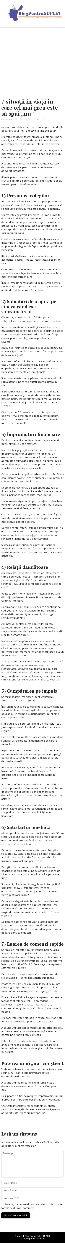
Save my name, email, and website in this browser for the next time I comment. (32, 1206)
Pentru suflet (25, 119)
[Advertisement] (32, 62)
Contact (18, 1236)
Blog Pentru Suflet (33, 1236)
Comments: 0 (39, 119)
